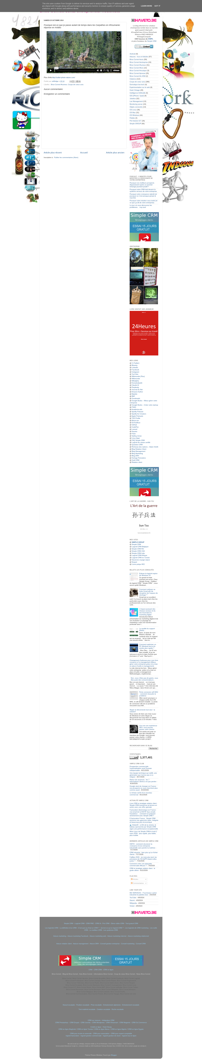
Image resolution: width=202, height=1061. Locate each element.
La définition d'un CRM (68, 928)
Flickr (134, 434)
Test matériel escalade (87, 1009)
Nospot (134, 562)
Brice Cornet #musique (138, 70)
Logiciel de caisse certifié (141, 442)
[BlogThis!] (73, 81)
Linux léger (136, 438)
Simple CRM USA (138, 551)
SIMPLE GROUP (137, 542)
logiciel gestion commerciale (91, 1036)
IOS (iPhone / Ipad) (137, 96)
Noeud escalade (69, 1005)
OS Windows (134, 115)
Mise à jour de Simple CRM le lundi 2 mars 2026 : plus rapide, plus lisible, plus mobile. (143, 833)
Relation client (137, 462)
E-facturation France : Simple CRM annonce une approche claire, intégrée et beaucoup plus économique (144, 820)
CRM (90, 970)
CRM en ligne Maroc (102, 1029)
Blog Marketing (137, 453)
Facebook (135, 370)
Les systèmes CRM (110, 930)
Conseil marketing (127, 944)
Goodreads (136, 398)
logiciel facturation (72, 1036)
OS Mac (133, 112)
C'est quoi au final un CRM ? (88, 928)
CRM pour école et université (81, 1033)
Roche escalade (118, 1009)
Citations (133, 79)
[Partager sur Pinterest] (79, 81)
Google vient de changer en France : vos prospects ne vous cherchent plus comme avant (144, 788)
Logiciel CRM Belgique (140, 547)
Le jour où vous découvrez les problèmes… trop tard (141, 206)
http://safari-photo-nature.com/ (63, 77)
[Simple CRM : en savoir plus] (144, 241)
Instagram (135, 372)
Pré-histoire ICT (135, 121)
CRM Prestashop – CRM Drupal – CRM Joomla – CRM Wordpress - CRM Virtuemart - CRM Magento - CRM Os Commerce (101, 1022)
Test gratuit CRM (132, 923)
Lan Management (136, 101)
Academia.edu (137, 409)
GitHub (134, 425)
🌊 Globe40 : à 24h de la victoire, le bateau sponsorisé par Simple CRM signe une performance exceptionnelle (144, 827)
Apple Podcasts (137, 416)
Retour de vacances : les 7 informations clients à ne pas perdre (143, 780)
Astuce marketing (59, 936)
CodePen (135, 427)
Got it (157, 6)
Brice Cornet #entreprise (139, 62)
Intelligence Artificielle (137, 93)
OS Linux (133, 110)
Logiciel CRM (80, 923)
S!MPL (150, 39)
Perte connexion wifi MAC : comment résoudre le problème (148, 694)
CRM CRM (98, 970)
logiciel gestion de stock (112, 1036)
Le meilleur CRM (96, 930)
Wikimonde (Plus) (138, 376)
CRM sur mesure (94, 1020)
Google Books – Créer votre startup (145, 405)
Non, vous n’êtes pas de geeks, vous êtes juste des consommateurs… (144, 679)
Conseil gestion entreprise (110, 944)
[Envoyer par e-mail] (71, 81)
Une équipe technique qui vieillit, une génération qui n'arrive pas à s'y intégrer (143, 775)
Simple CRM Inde (138, 553)
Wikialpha (135, 381)
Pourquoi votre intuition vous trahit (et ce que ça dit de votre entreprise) (143, 201)
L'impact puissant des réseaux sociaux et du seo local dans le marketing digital (147, 612)
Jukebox (133, 98)
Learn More (146, 6)
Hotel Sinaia (107, 1027)
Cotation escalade (103, 1009)
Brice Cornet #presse (137, 73)
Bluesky (134, 365)
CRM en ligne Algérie (118, 1029)
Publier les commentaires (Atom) (66, 157)
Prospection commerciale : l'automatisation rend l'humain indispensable (141, 768)
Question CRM (137, 445)
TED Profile (136, 418)
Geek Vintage (135, 90)
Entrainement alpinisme (112, 1005)
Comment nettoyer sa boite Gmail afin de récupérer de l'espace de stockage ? (148, 592)
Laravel (134, 429)
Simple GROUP (135, 124)
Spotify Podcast (137, 412)
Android (132, 54)
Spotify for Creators (139, 414)
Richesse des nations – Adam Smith (145, 447)
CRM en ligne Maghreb (67, 1029)
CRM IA (98, 923)
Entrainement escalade (130, 1005)
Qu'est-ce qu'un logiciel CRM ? (112, 928)
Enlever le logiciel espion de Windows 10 (148, 574)
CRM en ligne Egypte (136, 1029)
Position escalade (82, 1005)
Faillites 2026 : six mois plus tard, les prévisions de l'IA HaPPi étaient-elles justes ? (143, 859)
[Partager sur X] (75, 81)
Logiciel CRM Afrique (139, 555)
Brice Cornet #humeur (59, 84)
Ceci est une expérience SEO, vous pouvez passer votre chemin (148, 727)
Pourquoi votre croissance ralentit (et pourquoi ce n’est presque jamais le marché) (143, 196)
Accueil (84, 152)
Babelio (134, 394)
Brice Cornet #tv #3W (137, 76)
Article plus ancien (115, 152)
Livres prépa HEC (138, 564)
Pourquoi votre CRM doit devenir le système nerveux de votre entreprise (143, 190)
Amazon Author (137, 392)
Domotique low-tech (137, 84)
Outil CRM (135, 460)
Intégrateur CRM (108, 1020)
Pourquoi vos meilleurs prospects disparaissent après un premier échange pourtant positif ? (142, 185)
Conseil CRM (141, 944)
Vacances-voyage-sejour (141, 560)
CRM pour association (101, 1033)
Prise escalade (96, 1005)
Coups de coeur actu (75, 84)
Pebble (132, 118)
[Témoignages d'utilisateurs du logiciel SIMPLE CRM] (144, 496)
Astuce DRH (94, 944)
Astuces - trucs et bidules (139, 57)
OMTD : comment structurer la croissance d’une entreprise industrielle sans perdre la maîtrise (142, 846)
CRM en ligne (108, 970)
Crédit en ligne (95, 1027)
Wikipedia (133, 903)
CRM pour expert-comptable (121, 1033)
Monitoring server (136, 104)
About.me (135, 420)
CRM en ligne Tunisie (85, 1029)
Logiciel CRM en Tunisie (141, 558)
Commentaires (138, 883)
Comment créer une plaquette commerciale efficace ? (141, 864)
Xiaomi (132, 900)
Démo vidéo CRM (117, 923)
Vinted (132, 906)
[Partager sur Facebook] (77, 81)
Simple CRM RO (138, 549)
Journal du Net (137, 389)
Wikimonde (136, 378)
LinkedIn (135, 367)
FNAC (134, 407)
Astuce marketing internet (116, 936)
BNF (133, 396)
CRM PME (90, 923)
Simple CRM (151, 41)
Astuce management (80, 944)
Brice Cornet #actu (136, 59)
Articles (135, 879)
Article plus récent (53, 152)
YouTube (135, 374)
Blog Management (138, 451)
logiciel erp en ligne (129, 1036)
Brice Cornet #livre (136, 68)
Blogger (114, 1055)
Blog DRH (135, 456)
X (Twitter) (135, 363)
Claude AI (135, 385)
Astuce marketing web (98, 936)
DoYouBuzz (136, 422)
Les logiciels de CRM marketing (136, 928)
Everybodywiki (137, 383)
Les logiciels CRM (51, 928)
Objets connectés (136, 107)
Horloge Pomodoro (139, 458)
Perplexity (135, 387)
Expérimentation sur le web (140, 87)
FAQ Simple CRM (138, 440)
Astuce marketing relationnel (138, 936)
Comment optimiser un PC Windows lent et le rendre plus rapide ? (147, 646)
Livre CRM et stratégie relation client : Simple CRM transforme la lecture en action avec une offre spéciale (143, 805)
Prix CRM (105, 923)
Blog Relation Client (139, 449)
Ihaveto (134, 431)
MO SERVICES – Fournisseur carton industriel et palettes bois (143, 894)
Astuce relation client (64, 944)
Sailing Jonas (137, 436)
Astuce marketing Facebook (78, 936)
